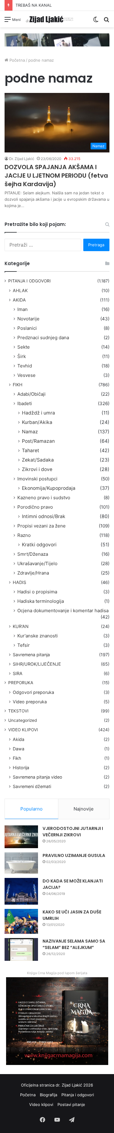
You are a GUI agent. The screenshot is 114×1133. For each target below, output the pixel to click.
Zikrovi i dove (37, 469)
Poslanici (27, 328)
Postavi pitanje (71, 1104)
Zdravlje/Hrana (33, 573)
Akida (18, 739)
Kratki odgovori (39, 545)
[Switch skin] (96, 21)
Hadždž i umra (38, 413)
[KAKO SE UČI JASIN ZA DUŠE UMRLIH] (21, 921)
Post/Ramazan (38, 441)
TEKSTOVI (18, 710)
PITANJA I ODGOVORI (29, 280)
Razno (24, 535)
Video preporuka (30, 701)
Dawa (18, 748)
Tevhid (24, 366)
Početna (16, 60)
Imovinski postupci (37, 479)
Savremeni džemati (32, 786)
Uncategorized (22, 720)
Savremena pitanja (31, 654)
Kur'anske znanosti (37, 636)
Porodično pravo (35, 507)
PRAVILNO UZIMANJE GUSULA (74, 855)
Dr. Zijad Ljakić (21, 158)
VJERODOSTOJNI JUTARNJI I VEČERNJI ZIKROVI (73, 831)
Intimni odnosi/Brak (43, 516)
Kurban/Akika (37, 422)
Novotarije (28, 319)
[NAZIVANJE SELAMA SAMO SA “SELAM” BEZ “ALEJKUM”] (21, 949)
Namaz (30, 432)
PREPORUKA (20, 682)
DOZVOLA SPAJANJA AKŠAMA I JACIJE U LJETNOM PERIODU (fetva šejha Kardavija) (56, 175)
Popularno (31, 809)
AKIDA (19, 299)
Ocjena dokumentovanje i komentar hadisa (63, 610)
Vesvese (26, 375)
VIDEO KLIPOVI (23, 729)
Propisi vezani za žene (41, 526)
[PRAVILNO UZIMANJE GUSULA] (21, 863)
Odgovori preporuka (33, 692)
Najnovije (84, 809)
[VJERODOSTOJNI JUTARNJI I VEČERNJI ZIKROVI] (21, 836)
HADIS (19, 582)
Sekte (23, 347)
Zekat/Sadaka (38, 460)
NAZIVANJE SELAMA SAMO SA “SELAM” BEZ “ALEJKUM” (74, 944)
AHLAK (20, 290)
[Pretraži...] (106, 21)
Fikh (17, 758)
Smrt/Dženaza (32, 554)
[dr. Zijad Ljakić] (49, 19)
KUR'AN (21, 626)
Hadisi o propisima (37, 592)
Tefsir (23, 645)
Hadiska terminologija (40, 601)
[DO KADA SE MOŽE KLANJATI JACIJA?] (21, 891)
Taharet (30, 450)
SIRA (17, 673)
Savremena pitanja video (37, 777)
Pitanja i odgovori (77, 1094)
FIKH (17, 384)
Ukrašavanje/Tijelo (37, 563)
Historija (21, 767)
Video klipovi (41, 1104)
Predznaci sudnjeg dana (43, 337)
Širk (21, 356)
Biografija (48, 1094)
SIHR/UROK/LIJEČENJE (37, 664)
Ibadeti (24, 403)
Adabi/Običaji (31, 394)
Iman (22, 309)
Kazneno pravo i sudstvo (43, 497)
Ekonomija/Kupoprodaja (48, 488)
